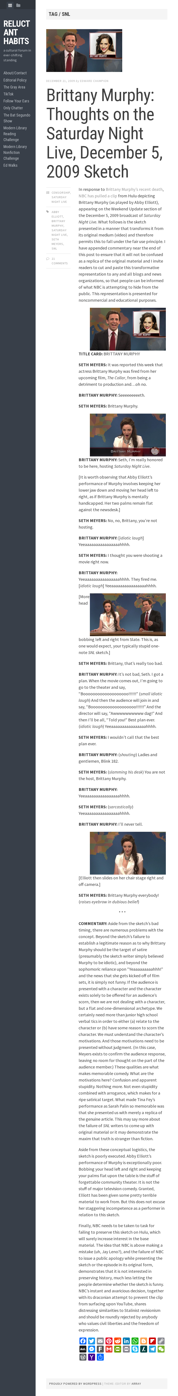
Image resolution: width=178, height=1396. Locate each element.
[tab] (10, 5)
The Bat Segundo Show (16, 118)
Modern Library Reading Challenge (15, 134)
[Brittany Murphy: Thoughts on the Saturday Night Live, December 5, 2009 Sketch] (106, 51)
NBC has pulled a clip (98, 195)
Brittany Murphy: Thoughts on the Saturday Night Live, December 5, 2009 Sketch (104, 133)
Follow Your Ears (16, 101)
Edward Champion (94, 81)
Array (136, 1384)
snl (54, 248)
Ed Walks (10, 165)
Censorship (61, 193)
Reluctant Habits (16, 32)
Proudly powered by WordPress (75, 1384)
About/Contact (15, 73)
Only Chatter (13, 108)
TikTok (8, 94)
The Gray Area (14, 87)
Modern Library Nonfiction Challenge (15, 152)
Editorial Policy (15, 80)
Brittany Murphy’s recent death (134, 189)
